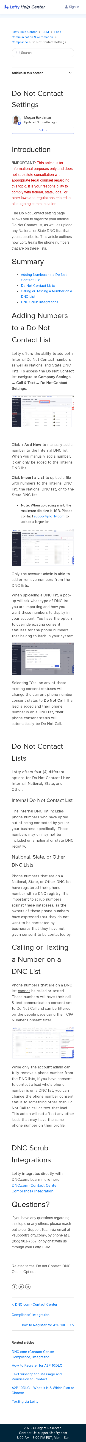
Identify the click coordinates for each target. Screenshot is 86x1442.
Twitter (21, 1287)
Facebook (14, 1287)
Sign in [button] (74, 7)
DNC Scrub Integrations (39, 302)
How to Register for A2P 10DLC (45, 1325)
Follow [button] (43, 130)
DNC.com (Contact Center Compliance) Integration (34, 1309)
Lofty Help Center (24, 32)
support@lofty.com (49, 516)
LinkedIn (28, 1287)
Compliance (20, 42)
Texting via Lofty (25, 1402)
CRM (45, 32)
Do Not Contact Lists (38, 286)
